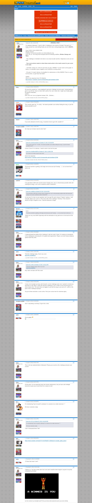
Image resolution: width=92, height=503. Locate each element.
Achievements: (19, 53)
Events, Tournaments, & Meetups (52, 35)
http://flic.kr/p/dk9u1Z (30, 255)
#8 (73, 188)
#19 (73, 418)
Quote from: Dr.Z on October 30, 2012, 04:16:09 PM (37, 421)
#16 (73, 362)
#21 (73, 459)
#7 (73, 180)
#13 (73, 281)
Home (16, 6)
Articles (29, 6)
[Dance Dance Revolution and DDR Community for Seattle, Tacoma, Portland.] (27, 4)
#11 (73, 251)
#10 (73, 232)
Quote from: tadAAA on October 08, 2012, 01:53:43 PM (37, 191)
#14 (73, 301)
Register (75, 6)
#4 (73, 126)
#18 (73, 401)
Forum (19, 6)
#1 (73, 87)
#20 (73, 438)
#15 (73, 314)
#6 (73, 164)
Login (71, 6)
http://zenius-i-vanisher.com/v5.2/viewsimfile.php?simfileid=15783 (42, 79)
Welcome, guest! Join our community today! (45, 32)
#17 (73, 382)
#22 (73, 467)
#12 (73, 262)
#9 (73, 208)
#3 (73, 119)
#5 (73, 140)
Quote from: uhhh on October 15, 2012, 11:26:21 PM (37, 264)
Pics (34, 6)
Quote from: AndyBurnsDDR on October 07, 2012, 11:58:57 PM (39, 151)
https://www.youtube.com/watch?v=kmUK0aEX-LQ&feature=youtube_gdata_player (45, 440)
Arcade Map (24, 6)
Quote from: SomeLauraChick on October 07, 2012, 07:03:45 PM (40, 142)
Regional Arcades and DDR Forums (36, 35)
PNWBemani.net (18, 35)
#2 (73, 102)
